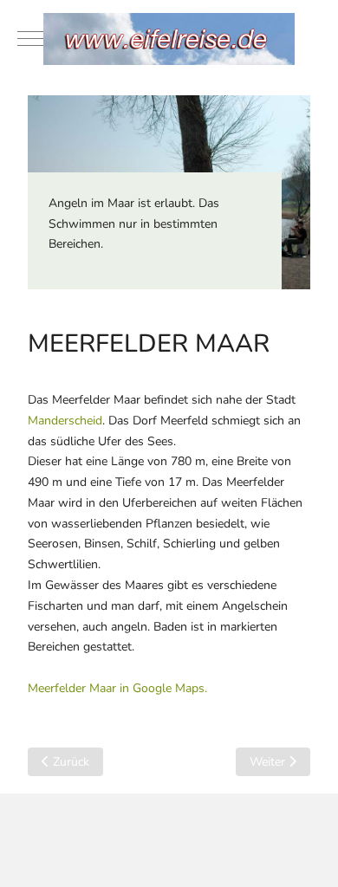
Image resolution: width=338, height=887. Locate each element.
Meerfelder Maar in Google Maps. (117, 688)
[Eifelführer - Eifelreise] (169, 39)
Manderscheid (65, 420)
